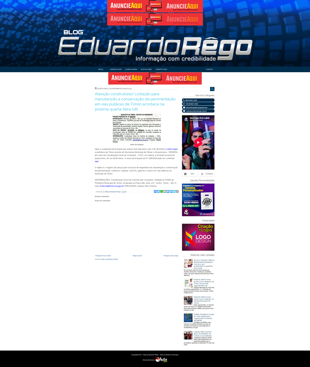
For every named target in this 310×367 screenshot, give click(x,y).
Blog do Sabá (146, 69)
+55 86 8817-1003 (192, 104)
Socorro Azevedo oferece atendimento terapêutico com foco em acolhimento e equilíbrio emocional (199, 267)
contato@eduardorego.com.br (196, 111)
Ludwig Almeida (131, 69)
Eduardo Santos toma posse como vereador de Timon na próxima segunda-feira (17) (199, 286)
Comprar (209, 174)
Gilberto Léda (161, 69)
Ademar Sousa (116, 69)
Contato (209, 69)
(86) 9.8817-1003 (191, 100)
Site (192, 174)
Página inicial (137, 256)
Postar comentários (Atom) (109, 259)
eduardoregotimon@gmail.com (196, 107)
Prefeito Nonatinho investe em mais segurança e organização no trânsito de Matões (199, 320)
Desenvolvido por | (149, 360)
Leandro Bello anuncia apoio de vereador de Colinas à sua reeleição (199, 338)
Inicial (100, 69)
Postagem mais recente (103, 256)
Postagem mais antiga (171, 256)
